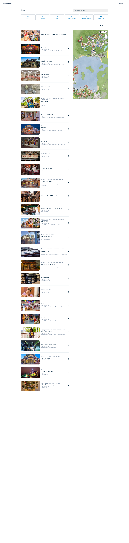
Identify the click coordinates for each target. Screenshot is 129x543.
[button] (94, 51)
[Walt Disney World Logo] (8, 3)
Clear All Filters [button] (104, 23)
